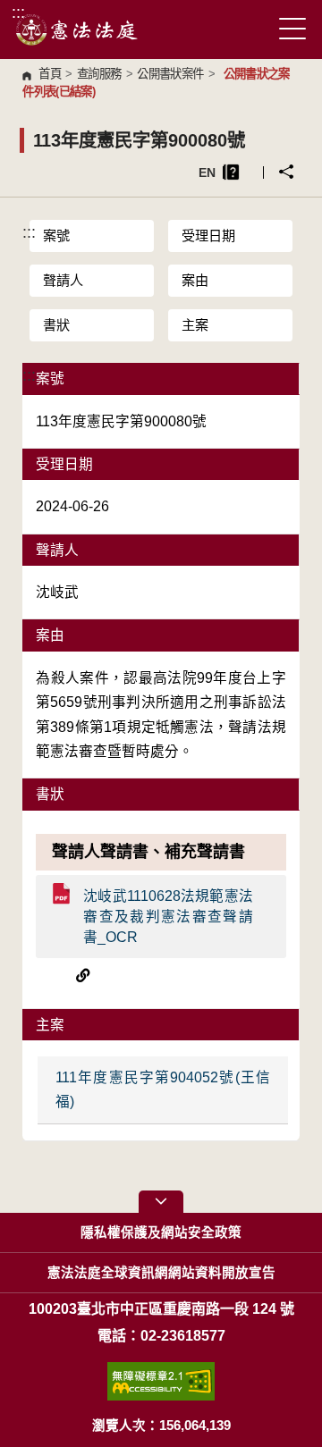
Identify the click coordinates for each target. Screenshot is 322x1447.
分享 (286, 171)
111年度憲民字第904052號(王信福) (162, 1089)
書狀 (56, 324)
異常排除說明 (231, 172)
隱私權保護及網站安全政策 (161, 1232)
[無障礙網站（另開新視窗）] (161, 1381)
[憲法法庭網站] (77, 29)
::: (18, 12)
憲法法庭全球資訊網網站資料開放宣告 (161, 1273)
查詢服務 (99, 73)
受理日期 (208, 235)
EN (207, 172)
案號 (56, 235)
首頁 (49, 73)
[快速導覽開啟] (161, 1201)
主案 (195, 324)
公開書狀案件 (170, 73)
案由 (195, 280)
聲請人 (63, 280)
